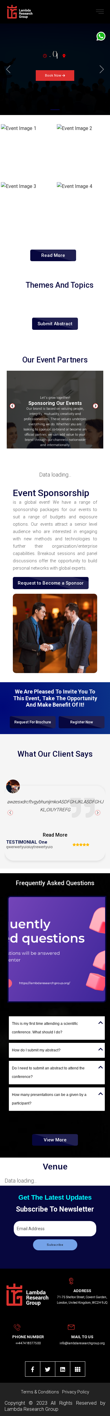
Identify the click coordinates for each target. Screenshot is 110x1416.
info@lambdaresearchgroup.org (82, 1343)
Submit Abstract (55, 323)
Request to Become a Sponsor (51, 583)
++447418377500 (28, 1343)
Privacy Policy (75, 1391)
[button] (8, 69)
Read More (53, 255)
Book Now (53, 75)
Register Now (81, 722)
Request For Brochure (32, 722)
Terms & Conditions (40, 1391)
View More (55, 1140)
